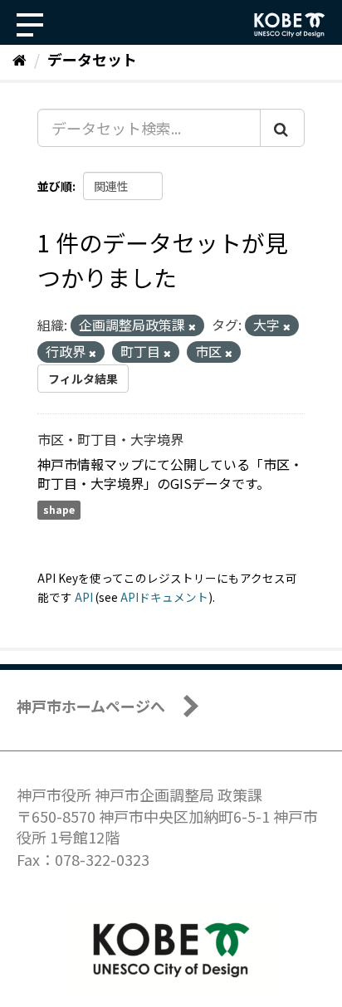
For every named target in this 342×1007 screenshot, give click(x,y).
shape (59, 510)
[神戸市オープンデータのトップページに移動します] (289, 24)
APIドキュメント (164, 597)
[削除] (192, 326)
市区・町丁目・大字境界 (110, 439)
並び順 (54, 186)
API (84, 597)
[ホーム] (19, 59)
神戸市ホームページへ (91, 705)
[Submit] (282, 128)
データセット (92, 59)
